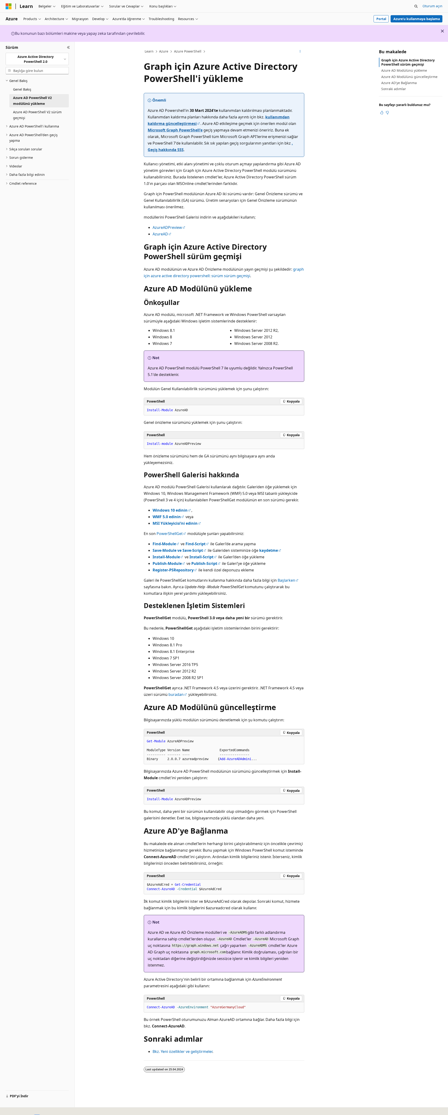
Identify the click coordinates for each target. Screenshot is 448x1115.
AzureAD (160, 234)
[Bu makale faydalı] (382, 112)
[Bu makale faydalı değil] (387, 112)
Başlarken (286, 580)
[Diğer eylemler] (300, 51)
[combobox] (37, 59)
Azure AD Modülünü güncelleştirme (409, 76)
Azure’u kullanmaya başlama (416, 19)
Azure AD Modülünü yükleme (404, 70)
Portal (381, 19)
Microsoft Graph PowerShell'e (175, 130)
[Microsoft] (9, 6)
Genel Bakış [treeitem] (22, 89)
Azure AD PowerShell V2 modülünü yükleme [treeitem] (32, 101)
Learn (149, 51)
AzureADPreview (167, 227)
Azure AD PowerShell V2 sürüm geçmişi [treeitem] (37, 115)
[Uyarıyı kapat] (442, 31)
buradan (176, 694)
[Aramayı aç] (416, 6)
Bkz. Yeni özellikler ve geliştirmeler (182, 1051)
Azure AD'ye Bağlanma (399, 83)
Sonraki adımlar (393, 89)
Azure (163, 51)
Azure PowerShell (187, 51)
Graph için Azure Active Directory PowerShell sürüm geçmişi (408, 62)
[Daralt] (68, 47)
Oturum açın (432, 6)
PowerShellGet (170, 533)
